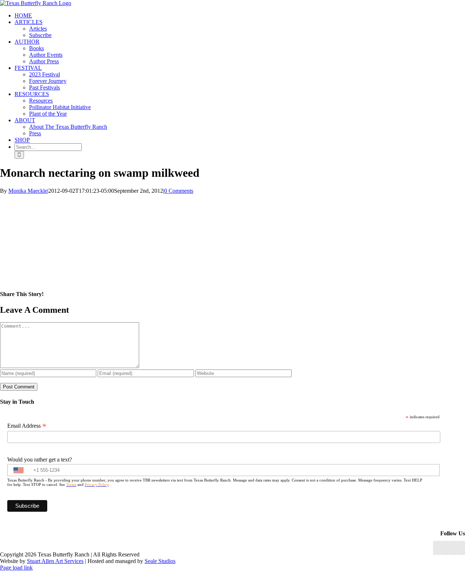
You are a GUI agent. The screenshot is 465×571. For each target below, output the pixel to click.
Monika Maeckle (27, 191)
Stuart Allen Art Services (55, 561)
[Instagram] (453, 548)
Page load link (16, 567)
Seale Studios (160, 561)
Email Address (26, 426)
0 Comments (178, 191)
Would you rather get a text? (39, 459)
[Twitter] (461, 548)
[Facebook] (437, 548)
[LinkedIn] (445, 548)
